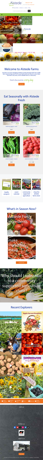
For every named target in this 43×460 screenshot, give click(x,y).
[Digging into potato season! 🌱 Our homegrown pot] (11, 365)
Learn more (21, 454)
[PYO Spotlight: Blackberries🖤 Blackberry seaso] (32, 387)
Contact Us (21, 7)
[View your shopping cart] (40, 14)
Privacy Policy (36, 457)
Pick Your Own (35, 40)
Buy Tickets (16, 7)
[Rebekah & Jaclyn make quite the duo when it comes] (11, 344)
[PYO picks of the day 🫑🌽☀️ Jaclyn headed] (11, 322)
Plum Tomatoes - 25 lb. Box (10, 22)
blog (29, 7)
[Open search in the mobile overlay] (21, 11)
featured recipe (21, 262)
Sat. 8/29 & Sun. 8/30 (33, 58)
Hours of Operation (31, 4)
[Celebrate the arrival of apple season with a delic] (32, 322)
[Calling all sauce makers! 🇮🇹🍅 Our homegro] (32, 344)
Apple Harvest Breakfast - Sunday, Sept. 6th (9, 30)
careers (25, 7)
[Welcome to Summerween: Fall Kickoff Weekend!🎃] (32, 365)
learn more (21, 84)
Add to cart (11, 132)
